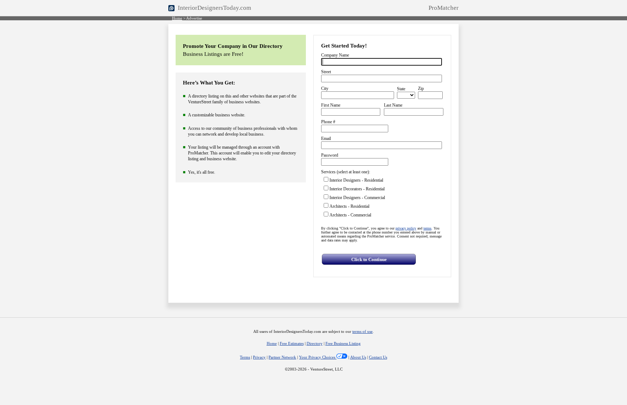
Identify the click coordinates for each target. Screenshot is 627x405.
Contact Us (378, 357)
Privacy (259, 357)
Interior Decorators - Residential (357, 188)
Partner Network (282, 357)
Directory (315, 344)
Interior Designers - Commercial (357, 197)
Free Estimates (292, 344)
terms (427, 228)
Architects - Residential (349, 206)
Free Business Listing (343, 344)
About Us (358, 357)
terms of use (362, 332)
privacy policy (406, 228)
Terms (245, 357)
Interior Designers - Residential (356, 180)
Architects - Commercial (350, 215)
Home (177, 18)
